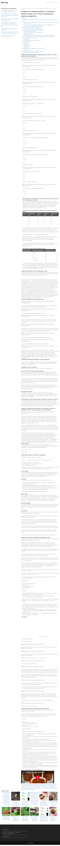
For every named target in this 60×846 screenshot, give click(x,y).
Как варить (26, 43)
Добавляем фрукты (27, 45)
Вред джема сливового (28, 34)
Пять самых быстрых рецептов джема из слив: (33, 26)
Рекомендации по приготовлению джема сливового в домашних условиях (38, 35)
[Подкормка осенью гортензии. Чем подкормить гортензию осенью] (15, 815)
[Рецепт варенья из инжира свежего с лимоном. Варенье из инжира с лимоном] (43, 800)
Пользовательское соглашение (13, 832)
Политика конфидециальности (9, 833)
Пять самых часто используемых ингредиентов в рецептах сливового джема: (39, 24)
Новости (52, 2)
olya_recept (26, 49)
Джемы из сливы (31, 788)
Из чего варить (27, 41)
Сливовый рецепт (29, 784)
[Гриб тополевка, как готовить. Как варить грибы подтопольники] (53, 800)
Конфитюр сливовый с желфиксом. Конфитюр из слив (33, 48)
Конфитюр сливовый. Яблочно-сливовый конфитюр (32, 51)
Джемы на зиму (36, 784)
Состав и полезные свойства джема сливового (33, 32)
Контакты (5, 832)
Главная (47, 2)
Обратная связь (6, 836)
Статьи (57, 2)
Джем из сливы (27, 39)
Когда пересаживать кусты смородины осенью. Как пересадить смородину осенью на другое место (10, 15)
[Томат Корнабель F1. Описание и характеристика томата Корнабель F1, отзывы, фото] (6, 797)
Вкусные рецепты (43, 784)
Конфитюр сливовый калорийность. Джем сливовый (32, 30)
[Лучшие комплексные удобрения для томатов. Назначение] (6, 815)
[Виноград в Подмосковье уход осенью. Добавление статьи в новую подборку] (15, 800)
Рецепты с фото (46, 788)
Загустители (26, 47)
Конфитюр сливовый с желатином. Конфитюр (31, 40)
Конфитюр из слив (25, 786)
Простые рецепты (38, 788)
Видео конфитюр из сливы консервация (30, 52)
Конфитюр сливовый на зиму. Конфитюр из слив (32, 27)
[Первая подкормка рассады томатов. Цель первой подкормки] (34, 815)
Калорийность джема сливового (30, 31)
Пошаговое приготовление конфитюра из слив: (33, 28)
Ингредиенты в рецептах (37, 785)
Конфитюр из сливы (30, 789)
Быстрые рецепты (46, 785)
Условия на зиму (28, 785)
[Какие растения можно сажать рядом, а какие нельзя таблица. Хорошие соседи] (25, 815)
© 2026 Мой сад (6, 829)
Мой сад (4, 2)
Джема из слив (53, 785)
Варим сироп (26, 44)
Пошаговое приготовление (34, 786)
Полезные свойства (44, 786)
